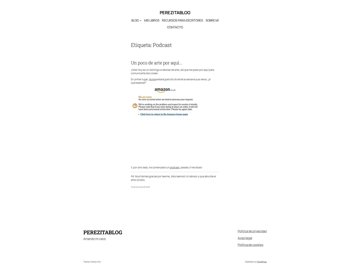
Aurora (152, 79)
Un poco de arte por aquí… (156, 62)
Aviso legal (245, 238)
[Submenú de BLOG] (141, 20)
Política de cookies (250, 245)
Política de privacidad (252, 231)
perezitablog (175, 13)
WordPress (262, 261)
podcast (174, 167)
